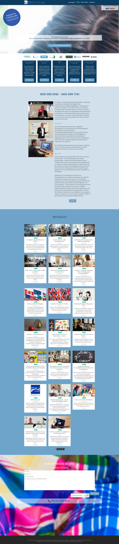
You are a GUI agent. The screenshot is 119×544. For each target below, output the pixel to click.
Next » (62, 449)
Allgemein (36, 268)
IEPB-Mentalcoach (35, 400)
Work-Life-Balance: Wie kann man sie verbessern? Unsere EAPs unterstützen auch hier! (35, 433)
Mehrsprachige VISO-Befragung (35, 304)
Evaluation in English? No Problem (59, 304)
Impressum (63, 541)
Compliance (79, 541)
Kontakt (91, 2)
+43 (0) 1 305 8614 (60, 501)
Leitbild (57, 117)
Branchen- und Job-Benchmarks (35, 334)
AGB (67, 541)
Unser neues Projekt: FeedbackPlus (84, 400)
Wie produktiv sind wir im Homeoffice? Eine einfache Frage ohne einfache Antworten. (59, 368)
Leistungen (71, 2)
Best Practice (84, 2)
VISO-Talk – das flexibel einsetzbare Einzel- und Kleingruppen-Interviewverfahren (84, 272)
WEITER (72, 200)
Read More (35, 251)
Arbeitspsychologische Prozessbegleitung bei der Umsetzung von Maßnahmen (83, 368)
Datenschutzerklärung (72, 541)
